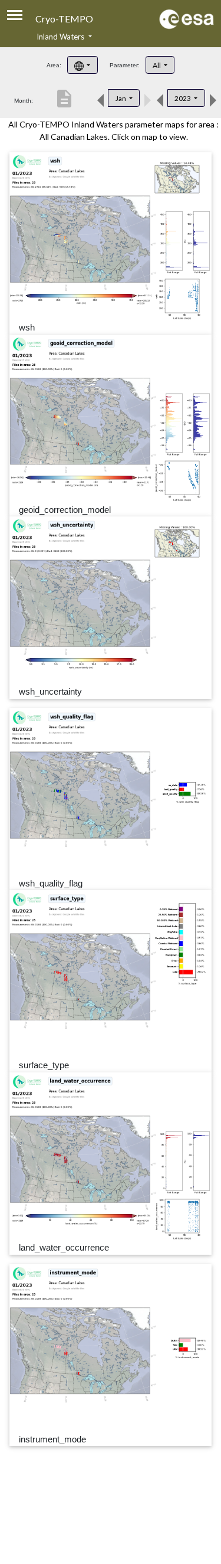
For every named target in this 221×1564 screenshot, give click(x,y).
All (157, 65)
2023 (183, 98)
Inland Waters (61, 36)
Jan (121, 98)
